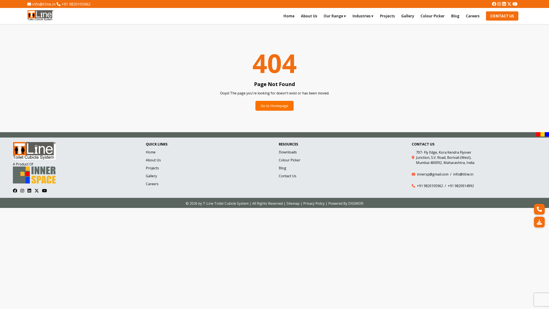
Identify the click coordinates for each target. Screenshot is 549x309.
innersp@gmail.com (432, 174)
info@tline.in (44, 4)
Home (288, 16)
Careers (473, 16)
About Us (309, 16)
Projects (387, 16)
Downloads (288, 152)
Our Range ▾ (335, 16)
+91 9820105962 (76, 4)
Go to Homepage (274, 105)
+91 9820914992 (461, 185)
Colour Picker (433, 16)
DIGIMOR (355, 203)
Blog (455, 16)
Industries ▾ (362, 16)
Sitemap (293, 203)
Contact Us (502, 16)
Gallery (407, 16)
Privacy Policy (314, 203)
